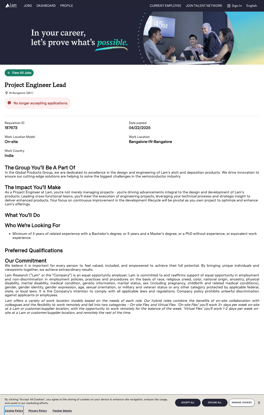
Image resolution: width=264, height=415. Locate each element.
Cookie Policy (14, 410)
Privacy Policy (37, 410)
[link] (11, 5)
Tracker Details (62, 410)
